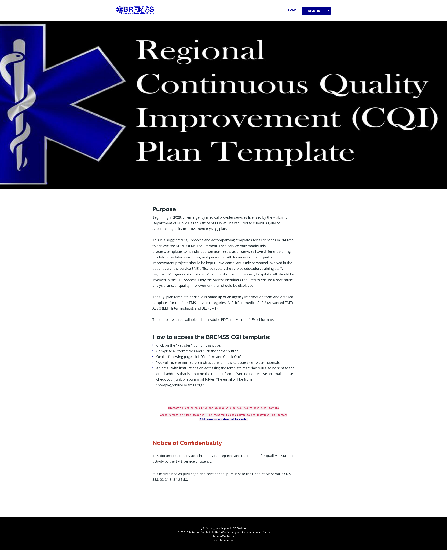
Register (314, 10)
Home (292, 10)
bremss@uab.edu (223, 536)
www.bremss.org (223, 540)
